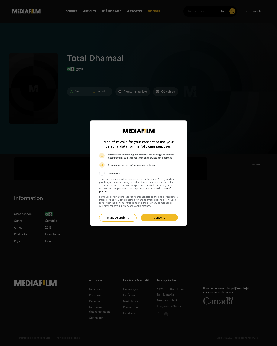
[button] (138, 173)
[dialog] (138, 173)
